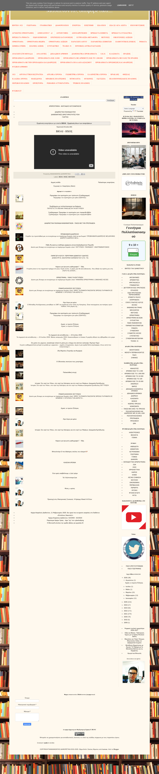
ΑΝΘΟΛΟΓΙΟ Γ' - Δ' (45, 33)
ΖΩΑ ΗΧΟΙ (101, 25)
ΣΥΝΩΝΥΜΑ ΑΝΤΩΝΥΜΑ (134, 338)
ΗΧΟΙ (134, 467)
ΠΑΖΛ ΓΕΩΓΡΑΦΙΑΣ (134, 569)
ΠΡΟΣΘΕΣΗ (134, 421)
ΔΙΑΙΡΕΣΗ (134, 396)
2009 (126, 622)
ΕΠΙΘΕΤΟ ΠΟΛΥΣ (134, 297)
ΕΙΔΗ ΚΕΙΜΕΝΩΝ (40, 37)
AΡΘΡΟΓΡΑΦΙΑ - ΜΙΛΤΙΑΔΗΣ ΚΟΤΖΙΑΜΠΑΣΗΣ (65, 106)
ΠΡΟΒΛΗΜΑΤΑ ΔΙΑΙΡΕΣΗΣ (23, 58)
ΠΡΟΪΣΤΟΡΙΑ (38, 83)
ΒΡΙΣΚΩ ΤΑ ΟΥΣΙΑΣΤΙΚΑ (122, 33)
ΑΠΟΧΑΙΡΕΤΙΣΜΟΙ (79, 33)
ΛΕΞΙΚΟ (134, 305)
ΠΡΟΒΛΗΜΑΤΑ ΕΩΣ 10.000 (49, 58)
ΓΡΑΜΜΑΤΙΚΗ (46, 25)
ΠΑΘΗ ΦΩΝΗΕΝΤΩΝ (134, 323)
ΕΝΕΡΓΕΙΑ (76, 25)
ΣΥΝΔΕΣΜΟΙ (134, 330)
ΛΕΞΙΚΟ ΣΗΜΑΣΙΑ (134, 477)
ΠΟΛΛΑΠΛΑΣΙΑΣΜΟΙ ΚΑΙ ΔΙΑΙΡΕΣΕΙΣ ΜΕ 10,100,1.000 (134, 412)
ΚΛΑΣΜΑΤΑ (114, 54)
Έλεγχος (133, 254)
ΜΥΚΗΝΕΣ (88, 78)
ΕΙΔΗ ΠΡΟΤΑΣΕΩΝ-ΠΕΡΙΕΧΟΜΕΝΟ (134, 294)
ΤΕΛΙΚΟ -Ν (67, 46)
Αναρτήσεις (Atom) (68, 186)
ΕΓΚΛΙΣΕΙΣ (134, 290)
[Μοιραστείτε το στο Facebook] (82, 174)
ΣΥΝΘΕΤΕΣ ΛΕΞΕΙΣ (134, 333)
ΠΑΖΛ (134, 355)
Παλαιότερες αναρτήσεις (106, 182)
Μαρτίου (129, 592)
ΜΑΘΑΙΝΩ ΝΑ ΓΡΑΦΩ (134, 307)
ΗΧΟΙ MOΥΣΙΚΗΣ (137, 25)
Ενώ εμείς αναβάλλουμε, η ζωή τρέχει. (65, 473)
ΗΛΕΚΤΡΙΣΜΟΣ (134, 432)
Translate (140, 111)
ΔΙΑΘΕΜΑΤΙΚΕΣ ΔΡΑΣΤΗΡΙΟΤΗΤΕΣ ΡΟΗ (65, 114)
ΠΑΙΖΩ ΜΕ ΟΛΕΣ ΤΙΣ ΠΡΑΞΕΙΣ (134, 409)
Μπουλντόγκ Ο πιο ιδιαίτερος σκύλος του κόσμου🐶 (70, 451)
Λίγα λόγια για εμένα (69, 302)
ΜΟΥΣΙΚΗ (71, 177)
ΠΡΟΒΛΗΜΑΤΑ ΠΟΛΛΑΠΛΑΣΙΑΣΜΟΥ (76, 62)
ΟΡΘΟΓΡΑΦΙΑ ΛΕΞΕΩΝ (58, 41)
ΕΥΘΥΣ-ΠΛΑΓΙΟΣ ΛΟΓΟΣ (134, 302)
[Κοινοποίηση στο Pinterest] (84, 174)
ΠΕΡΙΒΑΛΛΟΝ (134, 485)
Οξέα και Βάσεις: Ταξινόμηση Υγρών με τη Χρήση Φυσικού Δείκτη (134, 634)
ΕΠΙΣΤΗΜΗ (88, 25)
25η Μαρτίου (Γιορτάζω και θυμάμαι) (69, 351)
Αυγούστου (130, 580)
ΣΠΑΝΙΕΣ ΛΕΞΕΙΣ (36, 46)
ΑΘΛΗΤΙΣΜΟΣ (134, 350)
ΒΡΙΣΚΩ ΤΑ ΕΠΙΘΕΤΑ (99, 33)
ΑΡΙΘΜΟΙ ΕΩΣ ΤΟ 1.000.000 (134, 373)
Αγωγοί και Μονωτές (134, 653)
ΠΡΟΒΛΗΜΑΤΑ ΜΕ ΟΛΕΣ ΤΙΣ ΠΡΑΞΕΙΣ (122, 58)
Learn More (121, 5)
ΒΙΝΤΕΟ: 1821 (17, 25)
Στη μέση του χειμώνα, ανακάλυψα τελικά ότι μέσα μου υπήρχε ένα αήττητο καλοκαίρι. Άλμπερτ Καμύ (65, 343)
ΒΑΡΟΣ (134, 386)
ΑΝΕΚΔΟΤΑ (134, 446)
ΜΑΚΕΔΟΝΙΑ (36, 78)
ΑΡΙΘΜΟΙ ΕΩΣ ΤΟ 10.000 (134, 376)
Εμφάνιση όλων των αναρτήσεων (79, 123)
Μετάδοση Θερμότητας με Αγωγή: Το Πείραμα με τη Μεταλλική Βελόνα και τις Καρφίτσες (134, 648)
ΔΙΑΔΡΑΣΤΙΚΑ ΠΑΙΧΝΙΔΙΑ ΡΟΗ (65, 112)
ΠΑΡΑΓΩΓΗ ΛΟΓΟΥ (79, 41)
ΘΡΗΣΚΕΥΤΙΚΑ (134, 469)
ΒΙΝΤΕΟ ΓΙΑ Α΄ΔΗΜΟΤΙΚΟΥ (134, 268)
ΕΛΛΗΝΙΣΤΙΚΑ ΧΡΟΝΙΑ (97, 74)
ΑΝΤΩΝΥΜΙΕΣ (62, 33)
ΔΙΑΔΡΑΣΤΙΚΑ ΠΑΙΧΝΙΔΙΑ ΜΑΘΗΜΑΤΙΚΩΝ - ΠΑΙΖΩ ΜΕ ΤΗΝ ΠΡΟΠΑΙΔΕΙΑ (69, 223)
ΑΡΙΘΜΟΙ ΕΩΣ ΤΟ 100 (134, 379)
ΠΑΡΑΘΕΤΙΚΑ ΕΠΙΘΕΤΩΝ (101, 41)
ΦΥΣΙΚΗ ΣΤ (16, 91)
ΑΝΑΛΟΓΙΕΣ (41, 54)
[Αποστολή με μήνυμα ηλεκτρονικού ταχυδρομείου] (76, 174)
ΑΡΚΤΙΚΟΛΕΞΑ (134, 282)
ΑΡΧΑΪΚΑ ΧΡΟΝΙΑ (54, 74)
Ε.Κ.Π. (103, 54)
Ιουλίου (128, 586)
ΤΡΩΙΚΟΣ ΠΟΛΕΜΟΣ (81, 83)
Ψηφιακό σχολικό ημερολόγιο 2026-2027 (134, 629)
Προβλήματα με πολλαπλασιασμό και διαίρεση (65, 206)
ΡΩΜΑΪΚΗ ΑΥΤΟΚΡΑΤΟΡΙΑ (58, 83)
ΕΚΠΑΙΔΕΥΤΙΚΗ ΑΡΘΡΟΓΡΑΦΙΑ (134, 462)
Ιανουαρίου (130, 598)
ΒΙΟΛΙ (61, 177)
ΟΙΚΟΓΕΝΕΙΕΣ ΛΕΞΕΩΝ (122, 37)
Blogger (116, 749)
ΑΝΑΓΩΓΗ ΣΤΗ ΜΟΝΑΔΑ (22, 54)
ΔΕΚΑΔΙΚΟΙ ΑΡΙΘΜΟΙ (59, 54)
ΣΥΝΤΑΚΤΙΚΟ (53, 46)
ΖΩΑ (134, 464)
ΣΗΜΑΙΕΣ (134, 358)
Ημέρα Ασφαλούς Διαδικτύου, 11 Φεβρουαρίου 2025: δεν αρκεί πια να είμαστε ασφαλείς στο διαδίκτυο (65, 513)
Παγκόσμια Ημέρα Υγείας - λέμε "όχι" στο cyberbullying (65, 520)
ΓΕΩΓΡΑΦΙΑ (31, 25)
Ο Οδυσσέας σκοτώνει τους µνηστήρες (69, 361)
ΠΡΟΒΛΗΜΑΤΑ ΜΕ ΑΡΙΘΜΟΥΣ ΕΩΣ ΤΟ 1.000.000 (83, 58)
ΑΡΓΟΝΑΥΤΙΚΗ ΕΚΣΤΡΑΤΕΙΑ (31, 74)
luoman (104, 749)
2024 (126, 605)
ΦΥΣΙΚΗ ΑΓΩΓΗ (134, 493)
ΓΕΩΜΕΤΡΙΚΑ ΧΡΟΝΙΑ (75, 74)
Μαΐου (128, 589)
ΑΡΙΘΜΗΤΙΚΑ (134, 280)
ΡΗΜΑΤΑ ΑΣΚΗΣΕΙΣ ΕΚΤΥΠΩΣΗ (70, 288)
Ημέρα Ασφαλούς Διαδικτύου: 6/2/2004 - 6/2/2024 (65, 518)
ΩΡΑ (134, 423)
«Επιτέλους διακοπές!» (65, 515)
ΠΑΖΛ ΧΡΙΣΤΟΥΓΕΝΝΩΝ (134, 566)
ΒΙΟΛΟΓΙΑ (134, 435)
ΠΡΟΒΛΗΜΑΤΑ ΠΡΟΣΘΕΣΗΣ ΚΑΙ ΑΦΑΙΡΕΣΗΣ (114, 62)
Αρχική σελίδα (55, 182)
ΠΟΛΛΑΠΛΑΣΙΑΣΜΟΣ (134, 416)
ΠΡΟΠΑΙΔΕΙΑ (134, 418)
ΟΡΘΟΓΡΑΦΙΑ (17, 41)
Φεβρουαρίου (130, 595)
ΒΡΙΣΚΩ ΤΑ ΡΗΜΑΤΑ (20, 37)
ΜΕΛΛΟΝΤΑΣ (134, 310)
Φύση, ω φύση (70, 488)
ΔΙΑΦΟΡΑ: (134, 459)
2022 (126, 611)
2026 (126, 577)
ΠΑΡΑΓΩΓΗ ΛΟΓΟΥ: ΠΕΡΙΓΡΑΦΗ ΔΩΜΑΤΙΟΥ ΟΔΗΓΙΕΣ (69, 256)
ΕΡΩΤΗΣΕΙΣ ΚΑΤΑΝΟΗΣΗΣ (62, 37)
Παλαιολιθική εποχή (69, 372)
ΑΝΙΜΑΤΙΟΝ (134, 449)
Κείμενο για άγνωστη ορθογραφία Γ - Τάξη (70, 267)
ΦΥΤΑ (134, 495)
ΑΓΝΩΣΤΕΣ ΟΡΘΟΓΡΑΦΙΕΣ (23, 33)
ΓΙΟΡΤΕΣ (65, 117)
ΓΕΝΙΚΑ (134, 437)
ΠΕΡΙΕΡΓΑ (134, 488)
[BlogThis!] (78, 174)
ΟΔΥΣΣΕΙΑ (101, 78)
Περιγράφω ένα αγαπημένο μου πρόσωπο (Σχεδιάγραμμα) (70, 195)
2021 (126, 614)
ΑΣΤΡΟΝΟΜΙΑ (134, 452)
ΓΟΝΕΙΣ (134, 457)
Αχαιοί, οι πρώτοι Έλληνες (70, 324)
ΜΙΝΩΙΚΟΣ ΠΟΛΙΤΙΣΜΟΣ (56, 78)
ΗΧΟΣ (65, 177)
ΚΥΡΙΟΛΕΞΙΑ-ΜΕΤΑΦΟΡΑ (87, 37)
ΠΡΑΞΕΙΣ (127, 54)
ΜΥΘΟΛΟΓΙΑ (75, 78)
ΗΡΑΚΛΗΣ (115, 74)
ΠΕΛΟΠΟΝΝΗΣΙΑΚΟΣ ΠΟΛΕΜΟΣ (123, 78)
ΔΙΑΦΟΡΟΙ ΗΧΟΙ (62, 25)
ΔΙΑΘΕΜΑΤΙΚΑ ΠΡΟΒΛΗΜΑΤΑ (84, 54)
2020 (126, 617)
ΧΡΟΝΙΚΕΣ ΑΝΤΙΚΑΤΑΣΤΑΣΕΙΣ (88, 46)
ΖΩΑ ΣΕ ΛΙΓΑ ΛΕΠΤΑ (118, 25)
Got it (131, 5)
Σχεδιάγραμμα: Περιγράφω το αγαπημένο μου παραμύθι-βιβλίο (69, 212)
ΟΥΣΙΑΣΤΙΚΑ (134, 320)
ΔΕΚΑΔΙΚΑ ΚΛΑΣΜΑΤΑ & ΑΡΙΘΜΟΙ (134, 390)
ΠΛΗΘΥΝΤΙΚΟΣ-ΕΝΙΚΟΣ (125, 41)
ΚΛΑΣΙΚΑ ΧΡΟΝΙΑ (19, 78)
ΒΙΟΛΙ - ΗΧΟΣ (64, 131)
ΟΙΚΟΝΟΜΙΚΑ (134, 482)
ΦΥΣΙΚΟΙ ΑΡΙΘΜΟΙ (19, 66)
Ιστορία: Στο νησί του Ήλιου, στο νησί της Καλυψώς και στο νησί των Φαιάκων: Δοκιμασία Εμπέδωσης (69, 383)
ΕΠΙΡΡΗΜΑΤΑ (134, 300)
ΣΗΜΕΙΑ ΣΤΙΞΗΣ (19, 46)
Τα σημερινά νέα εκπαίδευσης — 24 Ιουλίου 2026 (65, 335)
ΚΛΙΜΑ (134, 475)
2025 (126, 602)
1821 (14, 74)
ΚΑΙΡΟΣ (134, 472)
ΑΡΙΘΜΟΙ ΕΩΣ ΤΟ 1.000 (134, 371)
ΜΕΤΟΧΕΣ (105, 37)
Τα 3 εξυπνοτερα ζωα (70, 477)
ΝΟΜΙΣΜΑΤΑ (134, 406)
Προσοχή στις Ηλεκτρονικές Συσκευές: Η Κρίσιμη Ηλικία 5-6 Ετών (69, 499)
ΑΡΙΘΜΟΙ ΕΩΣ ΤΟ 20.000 (134, 381)
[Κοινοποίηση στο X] (80, 174)
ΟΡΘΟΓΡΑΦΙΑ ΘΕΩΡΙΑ (36, 41)
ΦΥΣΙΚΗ (134, 490)
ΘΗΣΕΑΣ (126, 74)
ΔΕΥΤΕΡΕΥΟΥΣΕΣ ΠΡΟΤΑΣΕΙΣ (134, 288)
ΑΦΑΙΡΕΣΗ (134, 384)
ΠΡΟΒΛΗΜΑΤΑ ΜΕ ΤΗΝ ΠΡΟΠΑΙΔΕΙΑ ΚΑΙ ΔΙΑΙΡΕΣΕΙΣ (34, 62)
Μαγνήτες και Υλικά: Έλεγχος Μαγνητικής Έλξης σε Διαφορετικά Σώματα (134, 641)
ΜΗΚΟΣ (134, 401)
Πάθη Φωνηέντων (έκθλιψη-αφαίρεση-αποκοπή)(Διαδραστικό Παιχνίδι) (70, 245)
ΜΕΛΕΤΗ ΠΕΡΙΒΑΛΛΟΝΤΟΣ (134, 352)
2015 (126, 620)
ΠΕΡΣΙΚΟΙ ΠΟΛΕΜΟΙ (20, 83)
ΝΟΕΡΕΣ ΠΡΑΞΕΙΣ (134, 404)
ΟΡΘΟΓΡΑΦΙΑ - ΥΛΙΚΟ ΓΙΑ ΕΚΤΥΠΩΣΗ (69, 277)
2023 (126, 608)
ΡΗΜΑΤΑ (143, 41)
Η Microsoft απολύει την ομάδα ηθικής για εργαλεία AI (65, 523)
